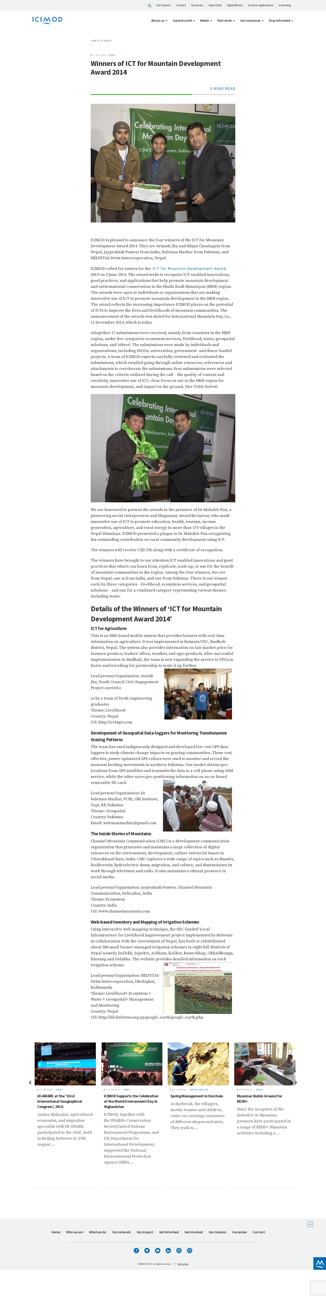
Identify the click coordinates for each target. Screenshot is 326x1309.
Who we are (74, 1232)
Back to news (102, 40)
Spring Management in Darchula (194, 1095)
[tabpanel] (63, 1115)
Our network (121, 1232)
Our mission (163, 5)
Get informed (169, 1232)
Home (55, 1232)
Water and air (197, 1089)
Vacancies (197, 5)
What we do (97, 1232)
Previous (29, 1082)
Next (296, 1082)
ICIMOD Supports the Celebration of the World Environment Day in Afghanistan (129, 1101)
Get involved (194, 1232)
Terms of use (182, 1264)
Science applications (260, 5)
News (112, 55)
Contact (181, 5)
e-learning (285, 5)
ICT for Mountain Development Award (189, 268)
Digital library (235, 5)
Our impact (145, 1232)
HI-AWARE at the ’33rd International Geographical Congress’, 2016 (57, 1101)
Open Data (215, 5)
